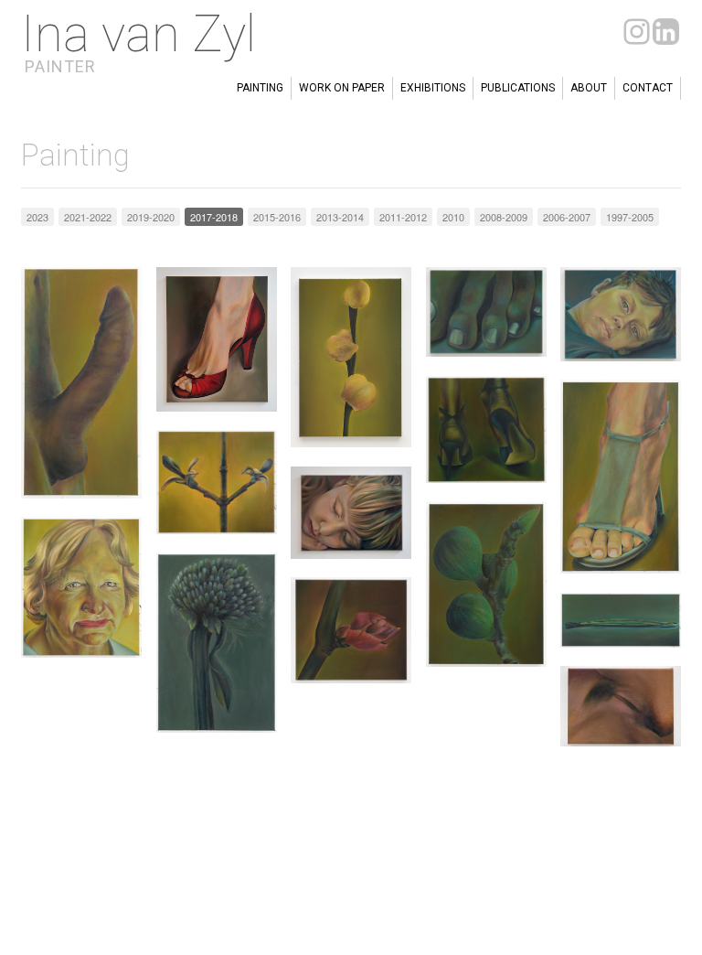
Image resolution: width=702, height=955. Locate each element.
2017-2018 (214, 216)
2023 (37, 216)
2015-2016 (277, 216)
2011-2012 (403, 216)
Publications (518, 87)
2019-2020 (151, 216)
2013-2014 (340, 216)
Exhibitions (432, 87)
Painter (60, 66)
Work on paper (342, 87)
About (588, 87)
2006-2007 (566, 216)
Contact (647, 87)
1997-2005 (630, 216)
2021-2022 (88, 216)
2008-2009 (503, 216)
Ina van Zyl (138, 34)
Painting (260, 87)
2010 (453, 216)
